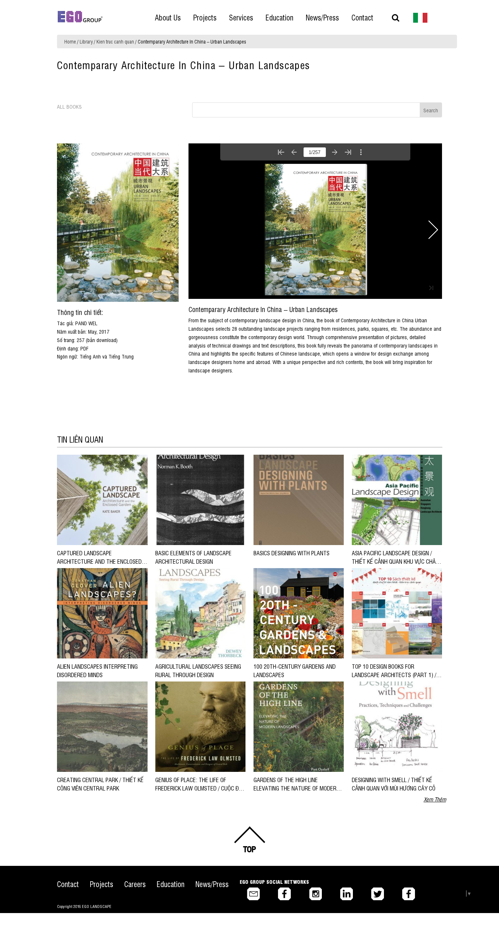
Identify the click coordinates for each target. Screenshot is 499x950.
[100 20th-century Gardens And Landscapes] (299, 613)
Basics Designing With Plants (292, 553)
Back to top (249, 839)
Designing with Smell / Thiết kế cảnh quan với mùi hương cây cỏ (393, 784)
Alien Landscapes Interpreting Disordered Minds (97, 670)
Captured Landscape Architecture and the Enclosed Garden (99, 561)
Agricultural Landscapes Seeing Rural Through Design (198, 670)
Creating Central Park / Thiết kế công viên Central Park (100, 784)
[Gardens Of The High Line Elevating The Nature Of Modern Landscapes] (299, 726)
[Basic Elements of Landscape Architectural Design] (200, 499)
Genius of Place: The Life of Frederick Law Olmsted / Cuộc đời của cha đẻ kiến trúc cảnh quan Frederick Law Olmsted (199, 792)
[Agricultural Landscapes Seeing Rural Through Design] (200, 613)
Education (170, 884)
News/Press (212, 884)
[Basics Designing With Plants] (299, 499)
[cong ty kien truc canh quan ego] (420, 17)
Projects (101, 884)
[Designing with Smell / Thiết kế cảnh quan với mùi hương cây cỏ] (397, 726)
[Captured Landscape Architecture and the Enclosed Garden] (102, 499)
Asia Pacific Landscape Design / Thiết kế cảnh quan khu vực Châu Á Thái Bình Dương (395, 561)
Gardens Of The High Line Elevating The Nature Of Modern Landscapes (297, 788)
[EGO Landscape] (80, 16)
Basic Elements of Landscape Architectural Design (193, 557)
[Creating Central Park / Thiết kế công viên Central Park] (102, 726)
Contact (68, 884)
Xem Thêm (435, 799)
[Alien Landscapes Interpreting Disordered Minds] (102, 613)
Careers (135, 884)
